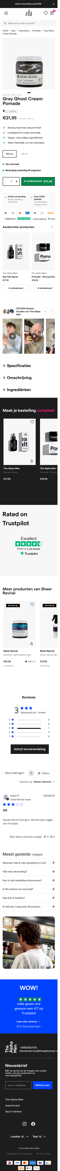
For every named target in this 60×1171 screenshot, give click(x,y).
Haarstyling (24, 31)
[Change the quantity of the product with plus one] (16, 181)
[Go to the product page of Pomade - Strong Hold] (45, 251)
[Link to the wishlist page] (46, 13)
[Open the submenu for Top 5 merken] (50, 1111)
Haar (13, 31)
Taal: (36, 1136)
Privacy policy (43, 1153)
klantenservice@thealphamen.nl (39, 1051)
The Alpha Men (14, 1099)
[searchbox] (15, 773)
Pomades (36, 31)
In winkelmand (16, 288)
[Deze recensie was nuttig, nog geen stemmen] (45, 837)
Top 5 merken (13, 1111)
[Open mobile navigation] (6, 13)
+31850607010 (28, 1047)
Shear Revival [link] (12, 95)
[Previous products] (45, 227)
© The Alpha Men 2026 (28, 1148)
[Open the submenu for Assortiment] (50, 1105)
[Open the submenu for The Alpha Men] (50, 1099)
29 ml (25, 154)
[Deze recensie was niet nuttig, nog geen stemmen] (51, 837)
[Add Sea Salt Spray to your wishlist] (32, 422)
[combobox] (36, 781)
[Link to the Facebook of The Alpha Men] (33, 1124)
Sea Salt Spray (10, 276)
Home (5, 31)
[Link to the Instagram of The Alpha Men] (24, 1124)
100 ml (9, 154)
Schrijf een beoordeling (30, 749)
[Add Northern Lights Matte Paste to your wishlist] (32, 605)
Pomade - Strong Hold (44, 276)
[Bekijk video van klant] (12, 336)
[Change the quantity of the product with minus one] (5, 181)
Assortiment (12, 1105)
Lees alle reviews (26, 1021)
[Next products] (52, 227)
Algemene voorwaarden (19, 1153)
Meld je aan (43, 1085)
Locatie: (16, 1136)
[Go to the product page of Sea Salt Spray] (16, 251)
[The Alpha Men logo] (29, 13)
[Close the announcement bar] (54, 4)
